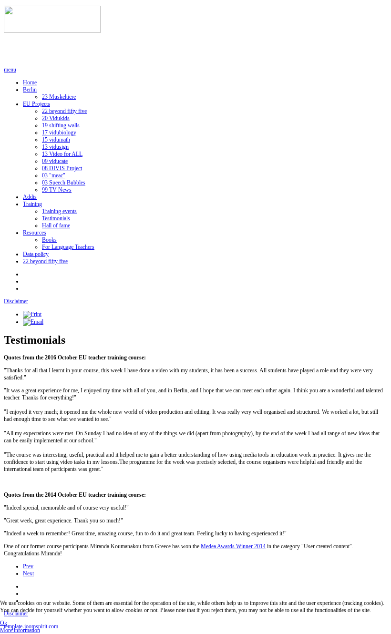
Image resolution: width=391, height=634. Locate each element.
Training (32, 204)
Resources (34, 232)
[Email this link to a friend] (33, 321)
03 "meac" (53, 175)
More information (20, 630)
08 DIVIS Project (62, 168)
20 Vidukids (56, 118)
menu (10, 69)
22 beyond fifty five (64, 111)
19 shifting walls (61, 125)
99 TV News (57, 189)
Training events (59, 211)
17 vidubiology (59, 132)
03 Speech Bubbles (63, 182)
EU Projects (36, 104)
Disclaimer (16, 301)
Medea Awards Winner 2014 (233, 546)
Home (30, 82)
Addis (30, 197)
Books (49, 239)
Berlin (30, 89)
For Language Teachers (68, 247)
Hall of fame (56, 225)
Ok (3, 623)
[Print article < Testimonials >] (32, 314)
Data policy (36, 254)
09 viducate (55, 161)
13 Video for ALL (62, 154)
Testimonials (56, 218)
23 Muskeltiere (59, 96)
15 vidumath (56, 139)
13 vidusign (55, 146)
